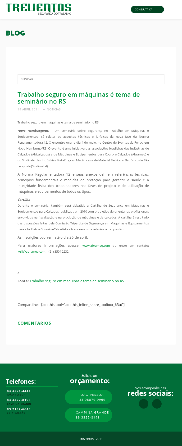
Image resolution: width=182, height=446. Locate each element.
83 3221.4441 (19, 391)
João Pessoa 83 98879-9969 (92, 397)
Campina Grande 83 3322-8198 (92, 414)
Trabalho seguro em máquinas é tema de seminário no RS (77, 280)
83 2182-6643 (19, 409)
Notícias (54, 109)
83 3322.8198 (19, 400)
